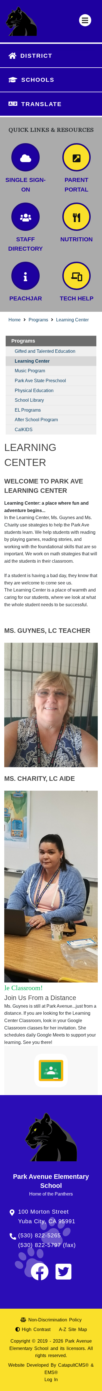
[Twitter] (63, 1277)
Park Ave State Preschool (40, 380)
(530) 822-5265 (39, 1235)
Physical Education (34, 390)
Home (14, 319)
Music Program (30, 370)
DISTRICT (36, 55)
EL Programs (28, 410)
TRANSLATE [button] (41, 104)
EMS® (51, 1372)
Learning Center (72, 319)
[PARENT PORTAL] (76, 157)
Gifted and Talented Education (45, 351)
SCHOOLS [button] (37, 79)
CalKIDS (24, 429)
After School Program (36, 419)
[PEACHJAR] (25, 276)
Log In (51, 1379)
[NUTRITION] (76, 217)
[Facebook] (40, 1277)
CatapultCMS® (73, 1365)
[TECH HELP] (76, 276)
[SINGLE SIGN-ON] (25, 157)
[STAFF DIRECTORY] (25, 217)
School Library (29, 400)
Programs (38, 319)
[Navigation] (85, 20)
